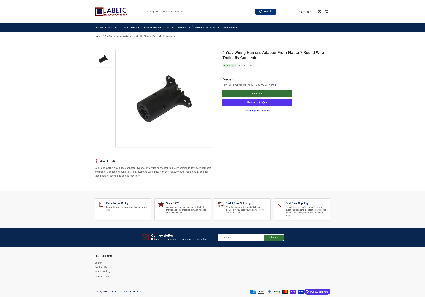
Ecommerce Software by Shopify (127, 291)
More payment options (257, 110)
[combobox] (218, 11)
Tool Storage (129, 27)
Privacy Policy (102, 271)
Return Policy (102, 276)
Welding (182, 27)
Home (97, 36)
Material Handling (205, 27)
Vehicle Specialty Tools (157, 27)
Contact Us (101, 267)
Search (267, 11)
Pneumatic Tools (104, 27)
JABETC (106, 291)
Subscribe (273, 237)
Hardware (229, 27)
